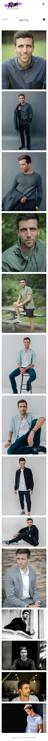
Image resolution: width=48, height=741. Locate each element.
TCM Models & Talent (17, 5)
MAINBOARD (32, 737)
